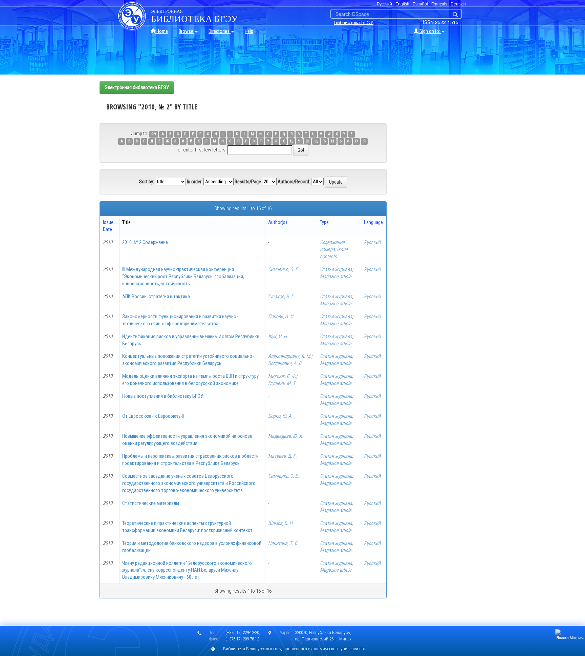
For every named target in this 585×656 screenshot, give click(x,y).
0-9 (153, 134)
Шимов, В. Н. (281, 523)
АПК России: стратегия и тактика (156, 296)
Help (249, 31)
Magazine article (335, 276)
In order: (194, 182)
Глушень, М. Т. (282, 383)
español (420, 4)
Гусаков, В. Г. (281, 296)
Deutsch (458, 4)
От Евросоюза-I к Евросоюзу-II (153, 416)
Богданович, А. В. (285, 363)
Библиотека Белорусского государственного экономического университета (294, 648)
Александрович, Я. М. (289, 356)
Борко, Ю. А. (280, 416)
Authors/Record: (294, 182)
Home (161, 31)
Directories (220, 31)
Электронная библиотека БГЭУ (137, 87)
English (402, 4)
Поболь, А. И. (281, 316)
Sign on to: (429, 31)
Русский (372, 242)
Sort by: (146, 182)
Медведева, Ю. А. (285, 436)
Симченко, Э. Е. (283, 269)
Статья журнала (336, 269)
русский (384, 4)
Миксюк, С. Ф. (282, 376)
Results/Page (248, 182)
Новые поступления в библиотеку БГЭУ (162, 396)
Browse (186, 31)
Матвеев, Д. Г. (282, 456)
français (439, 4)
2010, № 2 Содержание (145, 242)
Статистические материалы (150, 503)
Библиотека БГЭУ (353, 22)
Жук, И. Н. (278, 336)
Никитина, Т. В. (283, 543)
